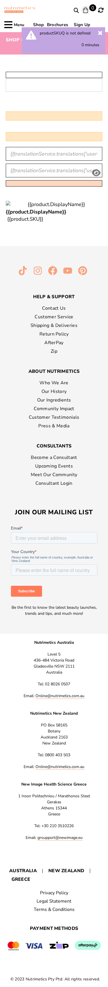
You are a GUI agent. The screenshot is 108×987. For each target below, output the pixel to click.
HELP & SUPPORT (54, 297)
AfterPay (54, 343)
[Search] (76, 10)
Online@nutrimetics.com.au (59, 696)
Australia (23, 871)
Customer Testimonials (54, 417)
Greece (21, 879)
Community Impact (54, 409)
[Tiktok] (22, 270)
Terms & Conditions (54, 909)
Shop (38, 25)
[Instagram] (37, 270)
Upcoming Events (54, 466)
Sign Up (82, 25)
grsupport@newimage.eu (60, 837)
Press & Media (53, 426)
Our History (54, 391)
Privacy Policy (54, 893)
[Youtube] (67, 270)
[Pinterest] (82, 270)
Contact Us (54, 308)
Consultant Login (53, 483)
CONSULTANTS (54, 446)
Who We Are (53, 383)
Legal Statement (54, 901)
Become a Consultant (54, 457)
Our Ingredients (54, 400)
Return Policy (54, 334)
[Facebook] (52, 270)
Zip (54, 351)
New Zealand (66, 871)
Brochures (57, 25)
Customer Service (54, 317)
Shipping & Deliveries (54, 325)
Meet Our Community (54, 475)
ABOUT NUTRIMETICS (54, 371)
